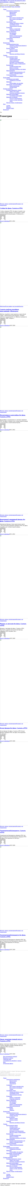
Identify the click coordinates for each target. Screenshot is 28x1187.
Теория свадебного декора (16, 1092)
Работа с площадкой (15, 1097)
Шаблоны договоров (11, 1165)
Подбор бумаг (13, 1156)
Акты (11, 1170)
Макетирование (10, 1139)
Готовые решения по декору (13, 1159)
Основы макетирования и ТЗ (17, 1140)
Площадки (9, 1096)
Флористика (6, 1111)
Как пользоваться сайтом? (10, 1056)
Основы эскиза (14, 1126)
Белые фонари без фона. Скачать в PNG (13, 728)
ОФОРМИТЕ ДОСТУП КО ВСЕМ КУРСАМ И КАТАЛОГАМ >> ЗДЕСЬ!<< (12, 1)
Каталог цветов (10, 1117)
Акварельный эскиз (15, 1128)
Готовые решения (8, 1157)
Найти (17, 5)
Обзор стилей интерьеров (16, 1145)
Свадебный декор (11, 1090)
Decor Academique (4, 221)
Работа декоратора (11, 1100)
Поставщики (13, 1101)
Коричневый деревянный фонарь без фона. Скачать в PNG (12, 520)
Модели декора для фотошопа (8, 203)
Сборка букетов (14, 1115)
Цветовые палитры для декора (18, 1138)
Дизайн (5, 1124)
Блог (4, 1062)
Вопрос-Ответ (10, 1177)
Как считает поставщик (16, 1087)
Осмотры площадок (15, 1099)
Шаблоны (2, 306)
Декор (4, 1078)
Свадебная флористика (12, 1113)
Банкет (11, 1108)
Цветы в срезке (14, 1118)
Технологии (13, 1083)
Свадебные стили (14, 1093)
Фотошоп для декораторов (17, 1131)
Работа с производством (16, 1142)
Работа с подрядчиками (16, 1104)
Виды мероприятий (15, 1106)
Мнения (8, 1175)
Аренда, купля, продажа (16, 1168)
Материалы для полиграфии (13, 1153)
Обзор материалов (14, 1154)
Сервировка (9, 1107)
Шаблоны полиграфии (12, 1163)
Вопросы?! (6, 1178)
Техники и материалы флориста (18, 1114)
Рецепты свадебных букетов (17, 1122)
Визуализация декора (12, 1125)
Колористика (9, 1133)
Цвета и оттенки (14, 1136)
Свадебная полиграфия (12, 1147)
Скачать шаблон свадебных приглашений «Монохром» (9, 310)
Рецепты (21, 306)
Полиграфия (6, 1146)
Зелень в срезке (14, 1120)
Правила (12, 1110)
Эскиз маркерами (14, 1129)
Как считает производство (17, 1086)
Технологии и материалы (13, 1079)
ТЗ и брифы (13, 1103)
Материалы (13, 1082)
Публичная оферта (8, 1063)
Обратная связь (7, 1059)
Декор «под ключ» (14, 1160)
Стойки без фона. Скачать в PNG (11, 208)
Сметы (11, 1089)
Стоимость (9, 1085)
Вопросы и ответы (8, 1058)
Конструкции (13, 1080)
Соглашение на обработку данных (12, 1060)
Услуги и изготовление (16, 1167)
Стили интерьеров (11, 1143)
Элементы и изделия (15, 1149)
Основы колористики (15, 1135)
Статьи (8, 1174)
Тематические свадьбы (16, 1094)
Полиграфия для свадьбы (12, 306)
